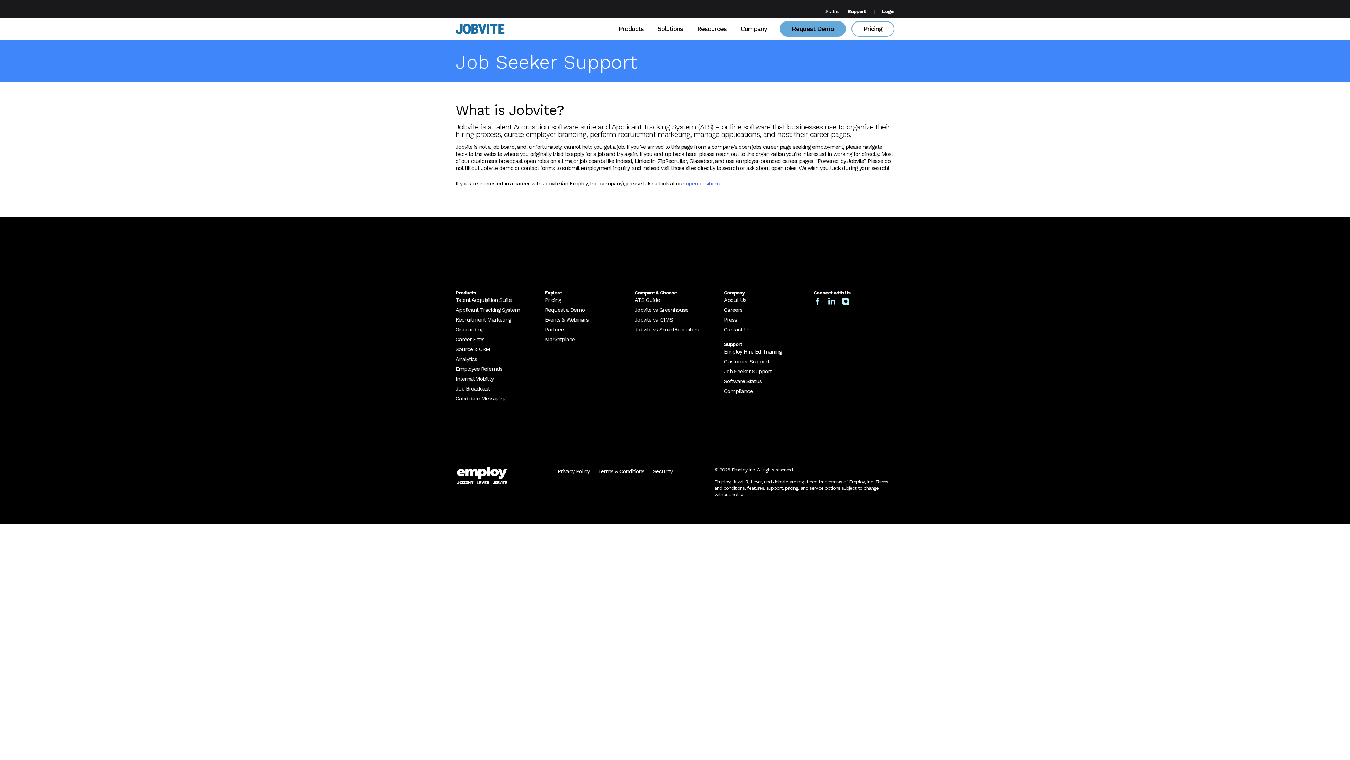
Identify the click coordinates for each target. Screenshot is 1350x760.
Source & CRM (473, 349)
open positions (703, 183)
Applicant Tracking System (488, 309)
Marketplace (560, 339)
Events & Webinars (567, 319)
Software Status (743, 381)
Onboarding (469, 329)
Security (663, 471)
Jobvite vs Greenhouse (661, 309)
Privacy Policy (574, 471)
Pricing (872, 28)
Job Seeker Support (748, 371)
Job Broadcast (473, 388)
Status (832, 11)
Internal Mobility (475, 378)
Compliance (738, 391)
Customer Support (746, 361)
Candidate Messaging (481, 398)
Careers (733, 309)
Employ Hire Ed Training (753, 351)
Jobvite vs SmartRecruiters (667, 329)
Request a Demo (565, 309)
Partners (555, 329)
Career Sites (470, 339)
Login (888, 11)
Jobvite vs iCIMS (654, 319)
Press (730, 319)
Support (857, 11)
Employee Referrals (479, 369)
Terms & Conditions (621, 471)
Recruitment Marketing (483, 319)
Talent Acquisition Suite (484, 300)
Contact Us (737, 329)
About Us (735, 300)
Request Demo (813, 28)
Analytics (466, 359)
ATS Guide (647, 300)
